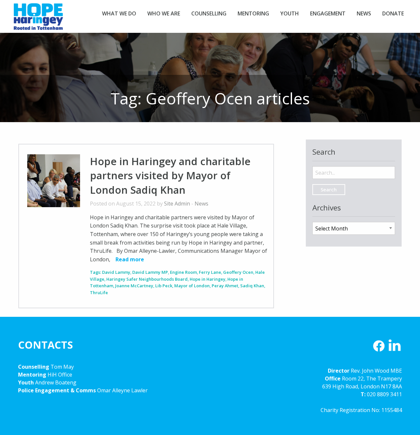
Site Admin (177, 203)
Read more (130, 259)
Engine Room (183, 272)
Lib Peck (163, 286)
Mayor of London (192, 286)
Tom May (62, 366)
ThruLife (99, 292)
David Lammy (116, 272)
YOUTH (289, 13)
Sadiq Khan (252, 286)
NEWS (364, 13)
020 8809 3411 (384, 394)
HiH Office (59, 374)
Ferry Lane (210, 272)
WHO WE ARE (163, 13)
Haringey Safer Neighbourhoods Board (147, 279)
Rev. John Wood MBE (376, 370)
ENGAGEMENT (328, 13)
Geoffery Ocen (238, 272)
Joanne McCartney (134, 286)
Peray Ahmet (225, 286)
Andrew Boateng (55, 382)
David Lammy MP (150, 272)
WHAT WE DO (119, 13)
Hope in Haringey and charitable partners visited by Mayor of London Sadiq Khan (170, 175)
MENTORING (253, 13)
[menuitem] (119, 13)
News (201, 203)
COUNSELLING (208, 13)
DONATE (393, 13)
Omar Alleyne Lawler (122, 390)
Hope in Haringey (38, 19)
